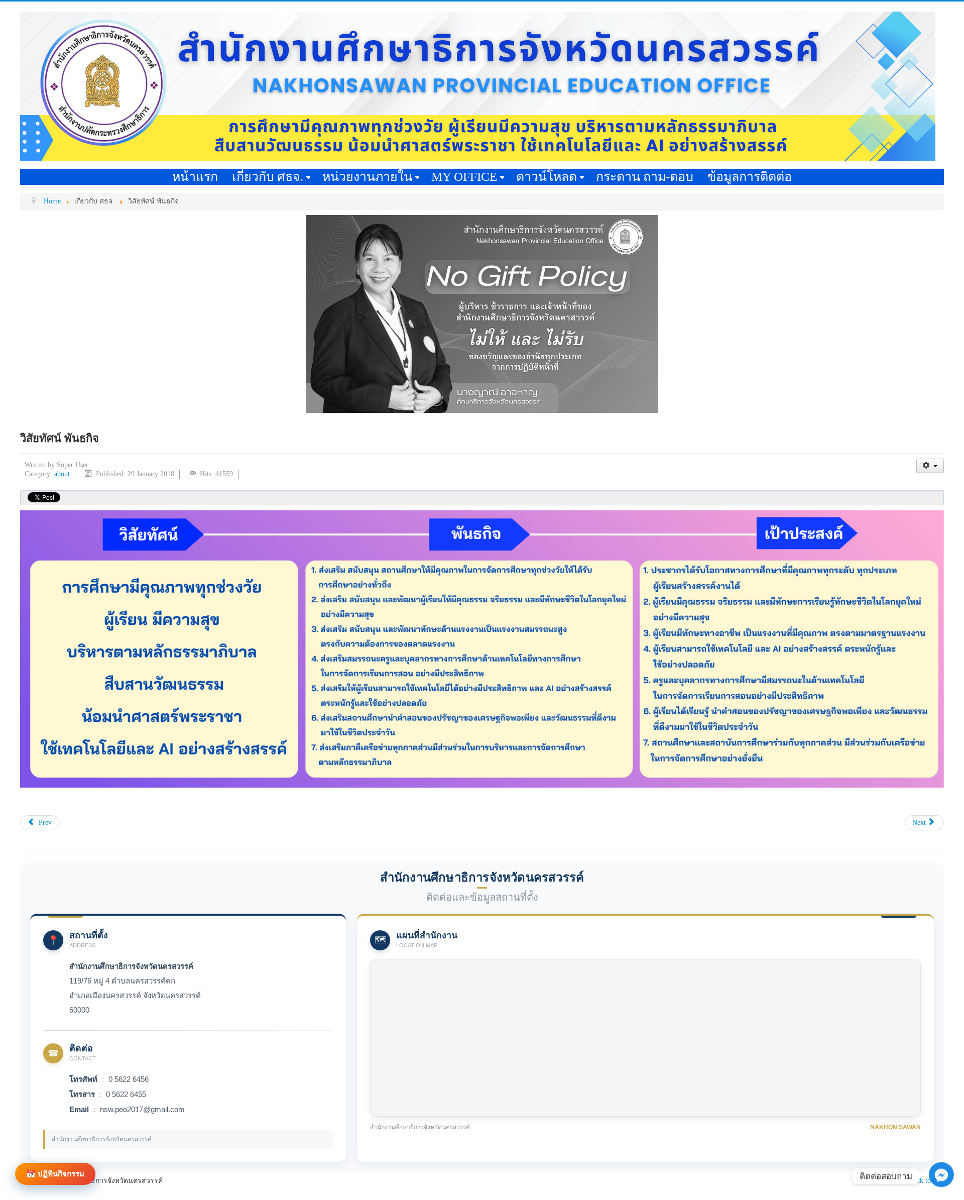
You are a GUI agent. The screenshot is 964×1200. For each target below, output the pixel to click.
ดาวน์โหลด (546, 176)
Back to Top (926, 1180)
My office (464, 176)
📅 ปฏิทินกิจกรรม (55, 1173)
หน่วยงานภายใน (367, 176)
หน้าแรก (195, 176)
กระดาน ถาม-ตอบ (644, 176)
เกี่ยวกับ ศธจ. (267, 176)
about (62, 474)
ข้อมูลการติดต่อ (749, 176)
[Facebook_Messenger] (941, 1185)
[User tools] (930, 466)
